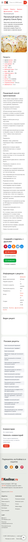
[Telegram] (18, 246)
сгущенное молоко (9, 82)
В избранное (11, 260)
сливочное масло (9, 73)
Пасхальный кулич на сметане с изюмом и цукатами (13, 383)
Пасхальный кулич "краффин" (12, 348)
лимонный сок (8, 84)
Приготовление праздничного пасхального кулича (12, 363)
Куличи (5, 309)
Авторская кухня (19, 501)
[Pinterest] (5, 246)
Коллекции (4, 508)
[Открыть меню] (2, 2)
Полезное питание (20, 499)
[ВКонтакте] (9, 246)
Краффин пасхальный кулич (12, 399)
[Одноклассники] (13, 246)
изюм (5, 75)
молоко (11, 60)
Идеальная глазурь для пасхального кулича (14, 354)
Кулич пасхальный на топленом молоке (13, 359)
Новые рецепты (6, 501)
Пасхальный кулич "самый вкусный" (14, 376)
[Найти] (25, 2)
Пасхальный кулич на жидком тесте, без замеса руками (14, 390)
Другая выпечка (19, 307)
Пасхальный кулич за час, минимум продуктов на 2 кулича (14, 410)
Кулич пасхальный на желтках (12, 374)
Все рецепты (5, 499)
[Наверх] (24, 538)
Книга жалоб (19, 538)
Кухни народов (5, 510)
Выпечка (11, 307)
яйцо (5, 77)
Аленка (11, 491)
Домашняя (23, 277)
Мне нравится (11, 252)
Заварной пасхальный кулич (12, 379)
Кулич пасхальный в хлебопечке (13, 414)
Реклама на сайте (9, 538)
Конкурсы (17, 509)
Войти (6, 446)
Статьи (17, 504)
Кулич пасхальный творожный (12, 345)
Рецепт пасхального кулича (12, 386)
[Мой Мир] (22, 246)
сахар (5, 65)
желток (6, 79)
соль (5, 67)
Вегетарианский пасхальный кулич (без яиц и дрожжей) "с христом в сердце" (13, 395)
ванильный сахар (9, 69)
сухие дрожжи (8, 63)
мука (5, 71)
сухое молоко (8, 80)
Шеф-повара (18, 506)
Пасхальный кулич (9, 366)
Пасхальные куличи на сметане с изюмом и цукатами (13, 370)
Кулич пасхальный (9, 351)
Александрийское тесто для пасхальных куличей (12, 403)
